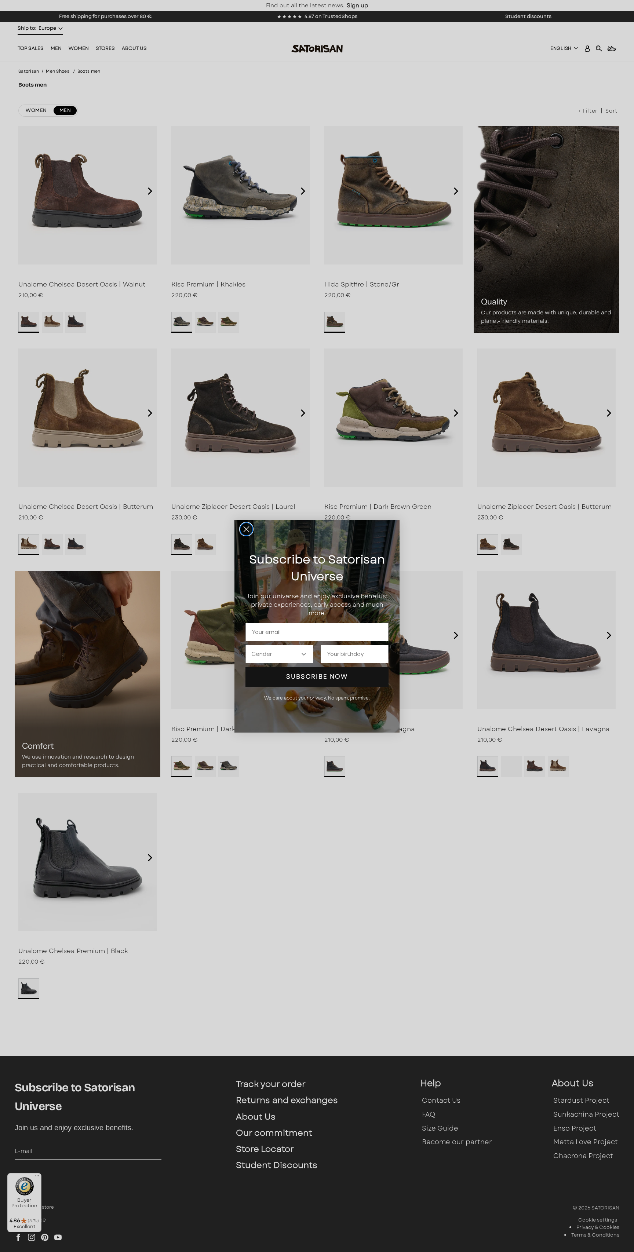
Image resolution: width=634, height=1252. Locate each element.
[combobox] (275, 654)
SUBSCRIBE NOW (317, 676)
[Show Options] (303, 654)
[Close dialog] (246, 529)
